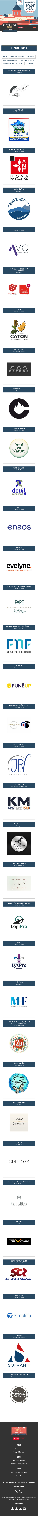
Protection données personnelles (25, 1497)
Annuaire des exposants (19, 1464)
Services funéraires (27, 60)
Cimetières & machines (10, 60)
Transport (30, 63)
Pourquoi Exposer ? (19, 1452)
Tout (5, 57)
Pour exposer (19, 1449)
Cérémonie (30, 57)
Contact (19, 1475)
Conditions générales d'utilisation (19, 1499)
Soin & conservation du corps (13, 63)
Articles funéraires (17, 57)
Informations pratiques (19, 1472)
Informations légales (8, 1497)
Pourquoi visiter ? (19, 1460)
